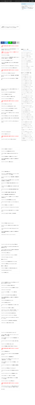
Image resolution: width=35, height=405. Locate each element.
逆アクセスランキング (25, 1)
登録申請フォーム (26, 8)
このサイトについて (17, 1)
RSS (29, 1)
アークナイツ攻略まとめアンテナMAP (6, 1)
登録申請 (32, 1)
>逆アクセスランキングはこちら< (27, 50)
